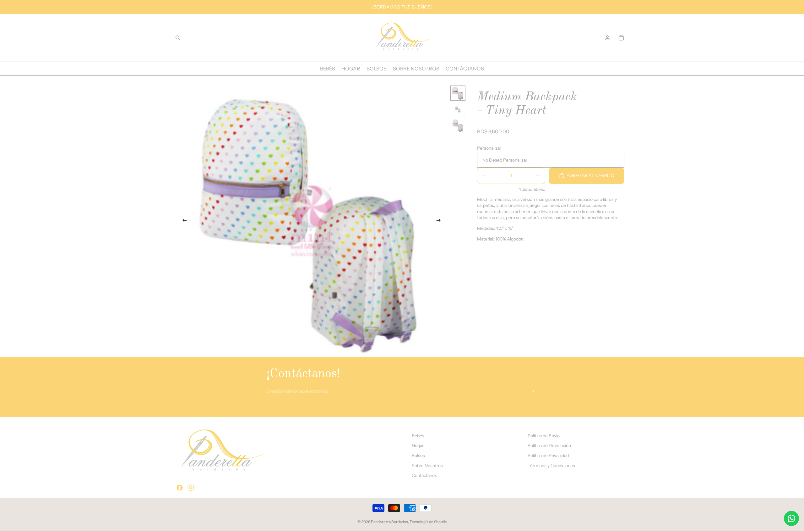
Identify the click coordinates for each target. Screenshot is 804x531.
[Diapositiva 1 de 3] (458, 93)
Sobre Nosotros (427, 465)
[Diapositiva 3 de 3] (458, 126)
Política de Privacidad (548, 455)
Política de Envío (544, 436)
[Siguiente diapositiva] (441, 221)
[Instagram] (190, 487)
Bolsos (418, 455)
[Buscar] (178, 38)
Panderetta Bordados (389, 521)
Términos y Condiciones (551, 465)
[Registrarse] (532, 391)
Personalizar (489, 148)
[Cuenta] (607, 38)
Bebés (418, 436)
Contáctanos (424, 475)
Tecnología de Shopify (428, 521)
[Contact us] (791, 518)
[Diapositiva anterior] (183, 221)
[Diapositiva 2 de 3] (458, 109)
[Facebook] (179, 487)
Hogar (418, 445)
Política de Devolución (549, 445)
